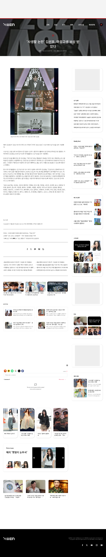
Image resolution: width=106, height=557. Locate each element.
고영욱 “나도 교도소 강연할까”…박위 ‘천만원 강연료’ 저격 (19, 236)
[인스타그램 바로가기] (97, 545)
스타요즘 (81, 24)
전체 (47, 24)
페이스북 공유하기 (27, 249)
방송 (55, 24)
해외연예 (92, 24)
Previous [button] (34, 458)
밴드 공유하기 (43, 249)
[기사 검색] (100, 24)
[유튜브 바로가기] (92, 545)
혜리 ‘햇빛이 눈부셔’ (16, 452)
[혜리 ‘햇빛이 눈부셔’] (48, 457)
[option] (48, 457)
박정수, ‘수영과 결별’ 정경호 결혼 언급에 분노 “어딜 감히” (19, 233)
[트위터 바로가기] (87, 545)
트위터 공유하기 (31, 249)
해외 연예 (76, 376)
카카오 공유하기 (35, 249)
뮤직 (63, 24)
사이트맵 (97, 538)
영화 (71, 24)
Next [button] (63, 458)
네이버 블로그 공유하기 (39, 249)
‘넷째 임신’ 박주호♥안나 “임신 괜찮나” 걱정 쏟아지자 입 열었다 (21, 238)
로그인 (101, 538)
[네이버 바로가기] (102, 545)
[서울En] (8, 24)
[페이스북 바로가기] (82, 545)
